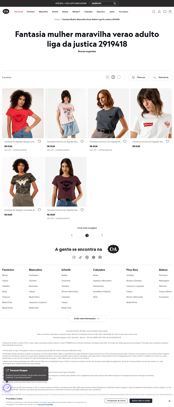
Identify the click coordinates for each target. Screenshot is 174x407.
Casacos (6, 297)
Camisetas (33, 275)
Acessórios (164, 297)
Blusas (5, 275)
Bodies (64, 275)
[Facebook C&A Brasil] (100, 257)
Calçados (88, 11)
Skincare (163, 286)
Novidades (123, 11)
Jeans (112, 11)
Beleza (65, 11)
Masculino (43, 11)
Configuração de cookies (116, 401)
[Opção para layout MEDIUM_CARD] (113, 77)
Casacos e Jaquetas (135, 286)
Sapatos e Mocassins (102, 280)
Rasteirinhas (98, 286)
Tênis (95, 297)
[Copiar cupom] (114, 3)
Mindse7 (76, 11)
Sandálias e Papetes (102, 291)
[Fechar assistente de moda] (45, 370)
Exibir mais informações (84, 318)
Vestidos (6, 286)
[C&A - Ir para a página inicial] (6, 12)
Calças (5, 280)
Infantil (55, 11)
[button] (153, 11)
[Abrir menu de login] (159, 11)
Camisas (32, 280)
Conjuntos (66, 280)
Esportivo (101, 11)
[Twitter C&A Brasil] (93, 257)
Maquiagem (164, 280)
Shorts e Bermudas (70, 291)
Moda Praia (7, 302)
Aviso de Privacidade (45, 404)
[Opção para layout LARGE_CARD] (118, 77)
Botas (95, 275)
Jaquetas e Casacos (38, 302)
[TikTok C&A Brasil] (80, 257)
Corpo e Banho (165, 291)
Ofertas (17, 11)
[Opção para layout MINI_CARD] (107, 77)
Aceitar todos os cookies (141, 401)
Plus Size (132, 269)
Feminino (31, 11)
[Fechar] (169, 401)
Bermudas (33, 286)
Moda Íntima (7, 308)
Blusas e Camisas (134, 280)
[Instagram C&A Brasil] (74, 257)
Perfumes (163, 275)
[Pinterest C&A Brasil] (87, 257)
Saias (4, 291)
